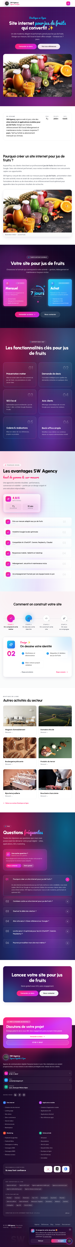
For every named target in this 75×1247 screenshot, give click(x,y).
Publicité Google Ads (11, 1138)
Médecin (57, 1201)
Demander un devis (26, 46)
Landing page (9, 1111)
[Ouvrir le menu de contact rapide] (69, 1241)
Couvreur (17, 1198)
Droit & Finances (46, 1154)
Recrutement (66, 1224)
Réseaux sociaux (10, 1154)
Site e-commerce (10, 1117)
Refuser (40, 1241)
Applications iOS (46, 1111)
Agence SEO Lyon (24, 1185)
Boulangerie (44, 1198)
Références (45, 1224)
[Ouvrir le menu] (68, 3)
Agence (37, 1224)
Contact (57, 1224)
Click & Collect (9, 1121)
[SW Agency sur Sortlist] (57, 1169)
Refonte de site (9, 1124)
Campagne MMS (10, 1151)
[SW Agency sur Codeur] (65, 1169)
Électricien (26, 1198)
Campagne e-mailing (11, 1144)
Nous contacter (50, 314)
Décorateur (49, 1201)
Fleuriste (62, 1198)
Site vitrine (8, 1114)
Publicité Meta (9, 1141)
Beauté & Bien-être (47, 1148)
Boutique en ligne (46, 1151)
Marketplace (9, 1127)
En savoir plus (47, 1236)
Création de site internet (12, 1107)
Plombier (9, 1198)
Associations (45, 1141)
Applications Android (47, 1114)
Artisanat (44, 1138)
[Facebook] (19, 1095)
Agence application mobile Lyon (40, 1185)
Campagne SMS (10, 1148)
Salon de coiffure (11, 1201)
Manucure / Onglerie (36, 1201)
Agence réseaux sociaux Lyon (33, 1189)
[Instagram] (24, 1095)
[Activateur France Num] (48, 1169)
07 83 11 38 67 (37, 1042)
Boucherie (53, 1198)
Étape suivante (61, 674)
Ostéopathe (10, 1205)
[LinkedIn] (15, 1095)
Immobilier (44, 1158)
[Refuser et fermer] (70, 1229)
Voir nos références (49, 46)
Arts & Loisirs (45, 1144)
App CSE (19, 1205)
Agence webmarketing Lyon (14, 1189)
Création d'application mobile (50, 1107)
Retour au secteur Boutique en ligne (17, 805)
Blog (51, 1224)
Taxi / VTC (35, 1198)
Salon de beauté (23, 1201)
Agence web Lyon (11, 1185)
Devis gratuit (28, 868)
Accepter (61, 1241)
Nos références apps (47, 1117)
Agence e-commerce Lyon (60, 1185)
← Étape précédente (26, 674)
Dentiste (65, 1201)
